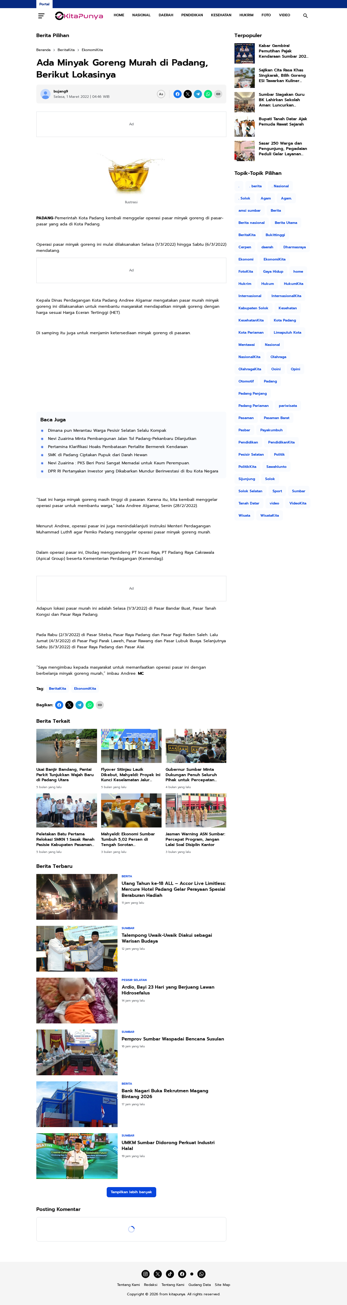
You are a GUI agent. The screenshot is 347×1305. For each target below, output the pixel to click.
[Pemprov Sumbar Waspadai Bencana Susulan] (77, 1052)
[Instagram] (145, 1274)
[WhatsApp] (208, 94)
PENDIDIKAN (192, 15)
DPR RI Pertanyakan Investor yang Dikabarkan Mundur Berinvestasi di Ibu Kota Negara (133, 471)
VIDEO (284, 15)
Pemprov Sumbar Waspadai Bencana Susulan (173, 1039)
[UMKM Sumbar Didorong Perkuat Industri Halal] (77, 1156)
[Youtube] (191, 1274)
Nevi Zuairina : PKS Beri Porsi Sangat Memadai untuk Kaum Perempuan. (119, 463)
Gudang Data (199, 1284)
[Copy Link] (218, 94)
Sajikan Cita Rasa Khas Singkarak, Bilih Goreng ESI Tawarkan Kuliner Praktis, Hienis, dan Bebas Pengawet (282, 75)
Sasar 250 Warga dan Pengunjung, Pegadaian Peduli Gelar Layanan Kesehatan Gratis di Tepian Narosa (283, 149)
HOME (119, 15)
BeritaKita (57, 688)
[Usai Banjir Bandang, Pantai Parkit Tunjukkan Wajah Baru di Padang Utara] (66, 746)
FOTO (266, 15)
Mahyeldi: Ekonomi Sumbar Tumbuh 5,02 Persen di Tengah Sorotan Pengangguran (128, 839)
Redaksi (150, 1284)
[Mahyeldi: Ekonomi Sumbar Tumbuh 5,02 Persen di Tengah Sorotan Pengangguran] (131, 810)
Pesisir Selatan (134, 980)
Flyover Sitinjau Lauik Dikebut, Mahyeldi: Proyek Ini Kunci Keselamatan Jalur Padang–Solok (130, 775)
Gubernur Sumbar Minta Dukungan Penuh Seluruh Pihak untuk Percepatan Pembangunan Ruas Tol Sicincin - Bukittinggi (191, 775)
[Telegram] (198, 94)
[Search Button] (306, 16)
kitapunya (177, 1294)
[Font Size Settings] (161, 94)
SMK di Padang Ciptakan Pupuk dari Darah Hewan (97, 455)
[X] (188, 94)
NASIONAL (141, 15)
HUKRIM (247, 15)
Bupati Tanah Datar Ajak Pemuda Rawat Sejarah (283, 121)
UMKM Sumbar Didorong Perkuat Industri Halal (168, 1146)
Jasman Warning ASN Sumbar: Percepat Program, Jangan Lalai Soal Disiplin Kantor (195, 839)
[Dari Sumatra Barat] (79, 15)
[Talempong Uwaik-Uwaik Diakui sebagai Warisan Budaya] (77, 949)
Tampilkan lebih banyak (131, 1192)
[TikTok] (170, 1274)
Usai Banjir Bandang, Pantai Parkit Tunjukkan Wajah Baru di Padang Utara (65, 775)
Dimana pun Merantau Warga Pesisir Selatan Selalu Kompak (107, 430)
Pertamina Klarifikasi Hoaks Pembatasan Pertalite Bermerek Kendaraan (118, 447)
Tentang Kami (128, 1284)
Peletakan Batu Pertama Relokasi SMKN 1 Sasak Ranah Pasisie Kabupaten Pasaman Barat (65, 839)
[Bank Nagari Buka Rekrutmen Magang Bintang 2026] (77, 1104)
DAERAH (166, 15)
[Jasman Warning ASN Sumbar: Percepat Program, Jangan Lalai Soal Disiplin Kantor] (196, 810)
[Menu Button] (41, 16)
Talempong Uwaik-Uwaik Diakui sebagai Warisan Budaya (167, 938)
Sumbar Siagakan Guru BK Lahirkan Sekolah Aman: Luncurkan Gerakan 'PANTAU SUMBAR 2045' (285, 100)
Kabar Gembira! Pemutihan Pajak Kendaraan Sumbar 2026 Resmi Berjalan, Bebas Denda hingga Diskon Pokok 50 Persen (284, 51)
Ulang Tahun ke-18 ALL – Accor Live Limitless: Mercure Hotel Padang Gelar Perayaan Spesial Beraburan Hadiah (174, 889)
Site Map (222, 1284)
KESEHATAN (221, 15)
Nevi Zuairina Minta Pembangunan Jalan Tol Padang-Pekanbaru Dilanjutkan (122, 439)
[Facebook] (178, 94)
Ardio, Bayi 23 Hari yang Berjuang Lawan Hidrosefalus (168, 990)
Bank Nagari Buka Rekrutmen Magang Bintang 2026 (165, 1094)
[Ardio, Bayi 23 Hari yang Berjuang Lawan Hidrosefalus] (77, 1000)
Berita (127, 876)
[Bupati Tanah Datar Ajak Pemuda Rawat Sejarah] (244, 126)
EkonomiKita (85, 688)
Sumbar (128, 928)
